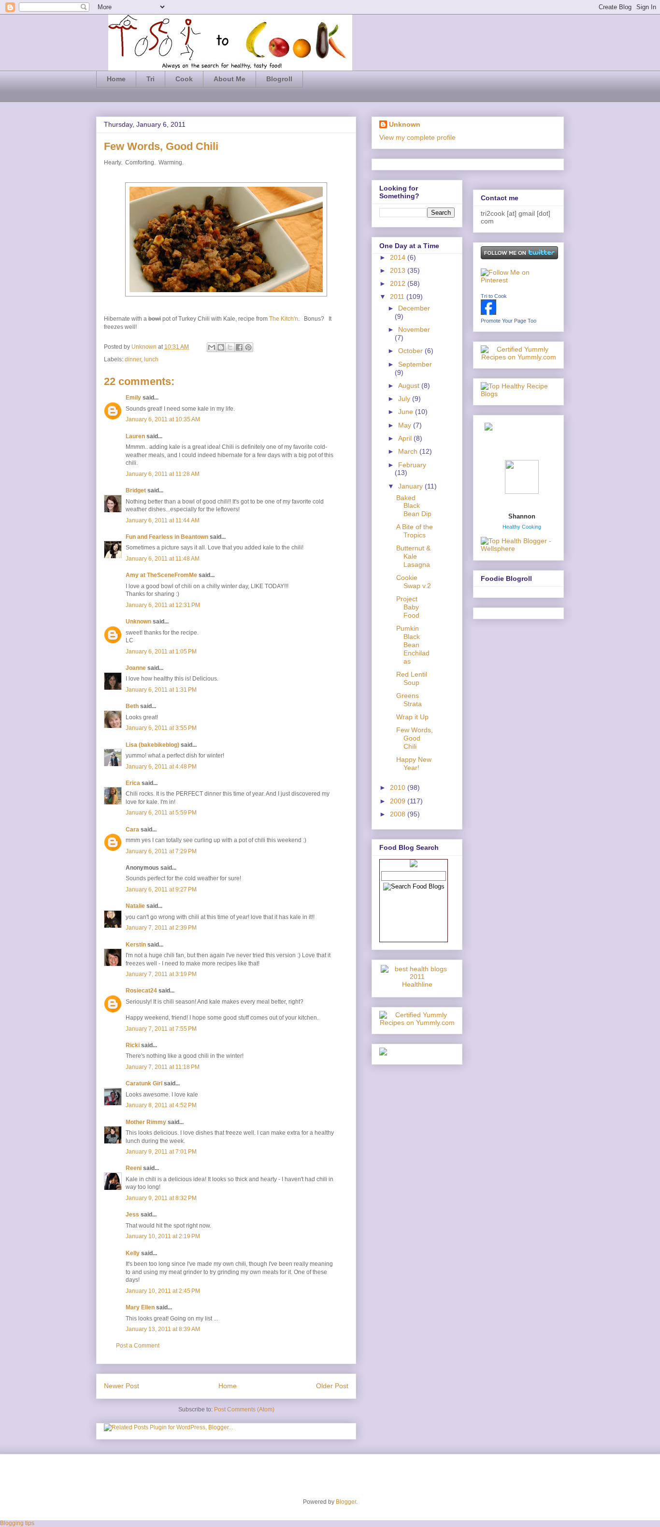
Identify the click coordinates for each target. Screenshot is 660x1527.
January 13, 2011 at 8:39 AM (163, 1329)
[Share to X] (230, 347)
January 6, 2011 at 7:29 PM (161, 851)
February (412, 465)
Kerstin (136, 944)
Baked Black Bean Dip (413, 506)
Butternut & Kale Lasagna (413, 556)
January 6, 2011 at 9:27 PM (161, 889)
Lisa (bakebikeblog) (152, 744)
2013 (398, 270)
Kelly (133, 1253)
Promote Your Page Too (508, 321)
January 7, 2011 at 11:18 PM (163, 1067)
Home (116, 79)
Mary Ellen (140, 1307)
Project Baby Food (407, 607)
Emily (133, 397)
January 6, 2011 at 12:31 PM (163, 605)
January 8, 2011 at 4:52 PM (161, 1105)
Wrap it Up (412, 717)
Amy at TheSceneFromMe (161, 575)
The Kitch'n (283, 318)
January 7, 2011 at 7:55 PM (161, 1028)
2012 (398, 283)
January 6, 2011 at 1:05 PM (161, 651)
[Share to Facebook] (239, 347)
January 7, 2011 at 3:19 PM (161, 974)
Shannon (521, 516)
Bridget (136, 490)
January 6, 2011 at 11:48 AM (163, 558)
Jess (132, 1214)
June (406, 411)
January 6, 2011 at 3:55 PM (161, 728)
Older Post (332, 1386)
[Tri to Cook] (488, 312)
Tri (150, 79)
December (414, 308)
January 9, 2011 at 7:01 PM (161, 1151)
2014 (398, 257)
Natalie (135, 906)
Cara (132, 829)
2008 (398, 814)
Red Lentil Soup (411, 678)
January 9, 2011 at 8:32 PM (161, 1198)
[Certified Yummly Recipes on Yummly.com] (417, 1022)
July (405, 398)
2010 (398, 787)
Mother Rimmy (146, 1122)
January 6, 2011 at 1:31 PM (161, 689)
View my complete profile (417, 137)
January (411, 486)
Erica (133, 783)
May (405, 425)
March (408, 451)
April (406, 438)
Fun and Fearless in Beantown (167, 537)
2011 (398, 296)
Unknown (144, 346)
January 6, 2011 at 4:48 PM (161, 766)
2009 (398, 801)
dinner (133, 359)
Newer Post (121, 1386)
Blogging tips (17, 1523)
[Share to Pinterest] (248, 347)
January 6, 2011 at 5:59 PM (161, 812)
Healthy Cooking (521, 527)
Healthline (417, 984)
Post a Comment (137, 1345)
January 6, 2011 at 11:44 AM (163, 520)
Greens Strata (409, 700)
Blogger (346, 1501)
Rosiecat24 (141, 990)
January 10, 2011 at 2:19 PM (163, 1236)
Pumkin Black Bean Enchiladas (413, 644)
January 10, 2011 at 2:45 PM (163, 1291)
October (411, 351)
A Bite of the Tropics (414, 531)
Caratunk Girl (144, 1083)
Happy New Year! (413, 763)
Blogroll (279, 79)
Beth (132, 706)
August (409, 385)
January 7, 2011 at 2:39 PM (161, 927)
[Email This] (211, 347)
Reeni (134, 1168)
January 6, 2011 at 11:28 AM (163, 474)
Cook (184, 79)
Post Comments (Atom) (244, 1409)
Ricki (133, 1045)
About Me (229, 79)
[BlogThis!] (221, 347)
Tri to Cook (494, 296)
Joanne (136, 668)
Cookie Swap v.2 (413, 582)
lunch (151, 359)
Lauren (135, 436)
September (415, 364)
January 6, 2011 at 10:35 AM (163, 419)
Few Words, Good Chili (414, 738)
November (414, 329)
